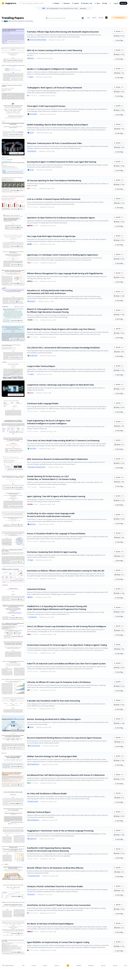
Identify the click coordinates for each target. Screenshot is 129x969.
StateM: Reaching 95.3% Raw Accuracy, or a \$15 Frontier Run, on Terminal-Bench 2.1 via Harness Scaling (51, 477)
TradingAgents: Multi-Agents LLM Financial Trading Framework (54, 87)
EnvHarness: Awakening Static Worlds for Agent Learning (52, 552)
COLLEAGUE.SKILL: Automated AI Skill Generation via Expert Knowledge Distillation (63, 347)
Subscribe (83, 8)
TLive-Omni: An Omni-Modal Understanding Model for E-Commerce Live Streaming (63, 440)
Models (56, 3)
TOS (23, 965)
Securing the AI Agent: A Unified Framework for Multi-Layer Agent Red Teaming (61, 161)
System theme (9, 965)
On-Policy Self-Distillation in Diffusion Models (47, 793)
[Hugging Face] (67, 965)
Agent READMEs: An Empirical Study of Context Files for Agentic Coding (58, 942)
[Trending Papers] (106, 18)
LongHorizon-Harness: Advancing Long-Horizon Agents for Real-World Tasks (60, 384)
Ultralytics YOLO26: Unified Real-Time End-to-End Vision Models (55, 886)
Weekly (94, 17)
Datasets (67, 3)
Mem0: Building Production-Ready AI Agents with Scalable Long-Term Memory (61, 329)
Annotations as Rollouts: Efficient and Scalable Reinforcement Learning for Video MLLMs (65, 570)
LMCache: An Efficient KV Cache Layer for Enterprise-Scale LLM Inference (59, 682)
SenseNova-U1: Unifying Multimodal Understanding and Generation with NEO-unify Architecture (50, 292)
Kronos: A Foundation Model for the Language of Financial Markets (56, 533)
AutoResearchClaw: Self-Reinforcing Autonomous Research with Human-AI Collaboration (66, 775)
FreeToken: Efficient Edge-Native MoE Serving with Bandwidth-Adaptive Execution (63, 31)
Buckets (87, 3)
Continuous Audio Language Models (42, 403)
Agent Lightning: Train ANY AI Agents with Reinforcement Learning (56, 496)
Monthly (101, 17)
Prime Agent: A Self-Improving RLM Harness (46, 106)
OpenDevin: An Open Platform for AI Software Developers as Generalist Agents (61, 217)
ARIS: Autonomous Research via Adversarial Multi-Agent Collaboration (57, 459)
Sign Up (123, 3)
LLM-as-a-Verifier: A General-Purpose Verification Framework (53, 199)
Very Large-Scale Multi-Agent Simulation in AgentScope (51, 236)
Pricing (104, 3)
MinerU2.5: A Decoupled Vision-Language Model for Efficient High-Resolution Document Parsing (48, 310)
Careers (56, 965)
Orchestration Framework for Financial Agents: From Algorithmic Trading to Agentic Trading (67, 645)
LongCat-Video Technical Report (41, 366)
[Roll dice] (82, 18)
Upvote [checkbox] (119, 31)
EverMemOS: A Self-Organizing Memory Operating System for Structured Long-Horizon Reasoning (49, 849)
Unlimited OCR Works (36, 589)
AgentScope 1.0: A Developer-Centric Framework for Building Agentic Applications (62, 254)
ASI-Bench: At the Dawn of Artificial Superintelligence (50, 923)
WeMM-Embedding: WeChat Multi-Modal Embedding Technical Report (57, 124)
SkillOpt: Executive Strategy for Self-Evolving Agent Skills (52, 756)
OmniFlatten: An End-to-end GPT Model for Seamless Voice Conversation (59, 905)
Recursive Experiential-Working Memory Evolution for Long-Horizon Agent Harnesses (64, 737)
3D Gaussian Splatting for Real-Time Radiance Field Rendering (54, 180)
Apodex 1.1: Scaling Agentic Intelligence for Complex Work (52, 69)
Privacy (34, 965)
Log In (116, 3)
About (45, 965)
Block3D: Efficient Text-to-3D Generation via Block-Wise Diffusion (55, 868)
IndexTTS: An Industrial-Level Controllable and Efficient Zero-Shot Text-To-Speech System (66, 663)
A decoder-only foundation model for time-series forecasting (53, 700)
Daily (88, 17)
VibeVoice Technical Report (39, 812)
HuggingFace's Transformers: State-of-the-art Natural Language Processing (60, 830)
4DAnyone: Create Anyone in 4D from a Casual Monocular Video (54, 143)
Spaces (76, 3)
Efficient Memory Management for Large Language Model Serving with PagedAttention (65, 273)
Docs (98, 3)
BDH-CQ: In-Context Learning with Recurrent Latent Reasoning (54, 50)
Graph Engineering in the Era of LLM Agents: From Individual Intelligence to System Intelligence (48, 422)
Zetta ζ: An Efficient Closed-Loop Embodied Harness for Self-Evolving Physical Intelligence (66, 626)
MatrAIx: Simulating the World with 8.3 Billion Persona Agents (54, 719)
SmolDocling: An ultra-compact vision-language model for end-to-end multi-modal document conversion (50, 514)
